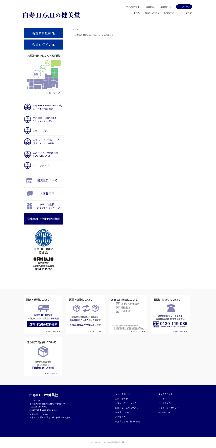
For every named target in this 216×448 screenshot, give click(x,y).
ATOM (167, 412)
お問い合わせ (185, 12)
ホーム (137, 12)
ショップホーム (122, 394)
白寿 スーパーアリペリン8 (46, 142)
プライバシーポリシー (168, 408)
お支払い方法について (125, 403)
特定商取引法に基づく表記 (127, 421)
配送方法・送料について (126, 408)
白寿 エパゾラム (41, 130)
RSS (160, 412)
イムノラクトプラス (43, 165)
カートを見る (164, 403)
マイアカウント (133, 7)
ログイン (162, 398)
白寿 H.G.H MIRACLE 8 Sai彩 (47, 107)
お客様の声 (169, 12)
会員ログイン (166, 7)
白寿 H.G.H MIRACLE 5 (44, 119)
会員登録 (150, 7)
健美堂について (152, 12)
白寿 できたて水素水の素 (45, 154)
